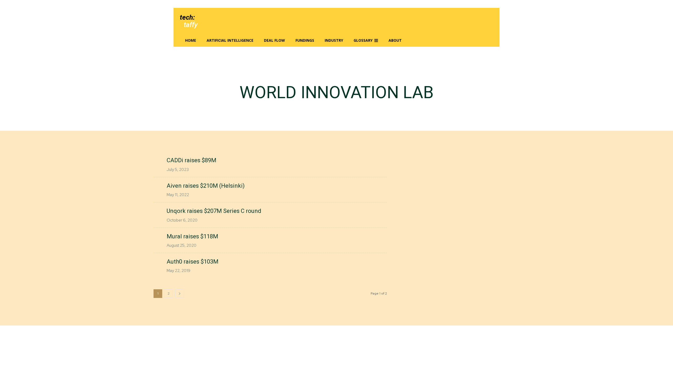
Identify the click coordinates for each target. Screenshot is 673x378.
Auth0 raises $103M (192, 261)
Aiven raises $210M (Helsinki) (206, 185)
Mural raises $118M (192, 236)
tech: (187, 17)
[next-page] (179, 293)
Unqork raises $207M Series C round (214, 211)
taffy (190, 25)
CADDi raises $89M (191, 160)
